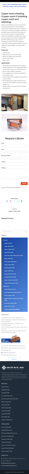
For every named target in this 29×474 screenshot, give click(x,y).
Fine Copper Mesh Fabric (10, 261)
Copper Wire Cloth (8, 252)
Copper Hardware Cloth (10, 273)
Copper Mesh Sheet (5, 413)
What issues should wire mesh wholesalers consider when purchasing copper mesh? (13, 331)
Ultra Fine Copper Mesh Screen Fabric (13, 255)
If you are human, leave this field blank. (11, 187)
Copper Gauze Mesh (9, 264)
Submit (24, 183)
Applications (6, 286)
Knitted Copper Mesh (9, 267)
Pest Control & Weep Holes (7, 436)
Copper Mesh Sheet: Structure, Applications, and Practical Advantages (12, 324)
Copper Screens (8, 243)
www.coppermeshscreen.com (9, 355)
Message (3, 167)
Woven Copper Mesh (9, 249)
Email (3, 149)
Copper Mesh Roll (8, 258)
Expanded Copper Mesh (10, 277)
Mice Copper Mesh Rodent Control (12, 292)
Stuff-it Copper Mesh (9, 295)
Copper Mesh (21, 472)
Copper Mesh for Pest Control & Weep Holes (13, 299)
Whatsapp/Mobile (6, 155)
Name (3, 143)
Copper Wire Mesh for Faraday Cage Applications (12, 317)
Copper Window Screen (10, 289)
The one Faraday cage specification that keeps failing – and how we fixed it (13, 320)
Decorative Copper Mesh (10, 303)
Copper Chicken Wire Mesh (11, 280)
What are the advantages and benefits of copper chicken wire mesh (14, 327)
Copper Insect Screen (9, 306)
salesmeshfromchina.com (9, 352)
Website (3, 161)
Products (5, 240)
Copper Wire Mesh (8, 246)
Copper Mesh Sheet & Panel (11, 283)
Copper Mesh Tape (8, 270)
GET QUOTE (14, 359)
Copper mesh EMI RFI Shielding (12, 309)
